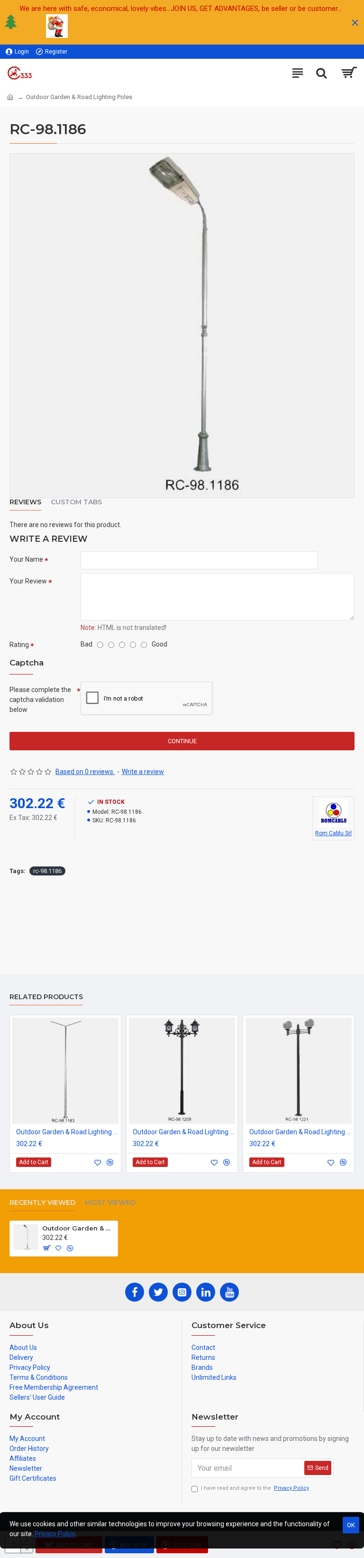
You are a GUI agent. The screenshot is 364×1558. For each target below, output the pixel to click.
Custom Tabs (76, 502)
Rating (19, 644)
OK (351, 1525)
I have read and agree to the (255, 1488)
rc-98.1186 (47, 871)
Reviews (25, 502)
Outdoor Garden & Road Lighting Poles (67, 1132)
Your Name (26, 559)
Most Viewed (110, 1203)
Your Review (28, 581)
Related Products (46, 997)
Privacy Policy (55, 1534)
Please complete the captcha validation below (40, 699)
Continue (182, 741)
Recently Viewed (42, 1203)
